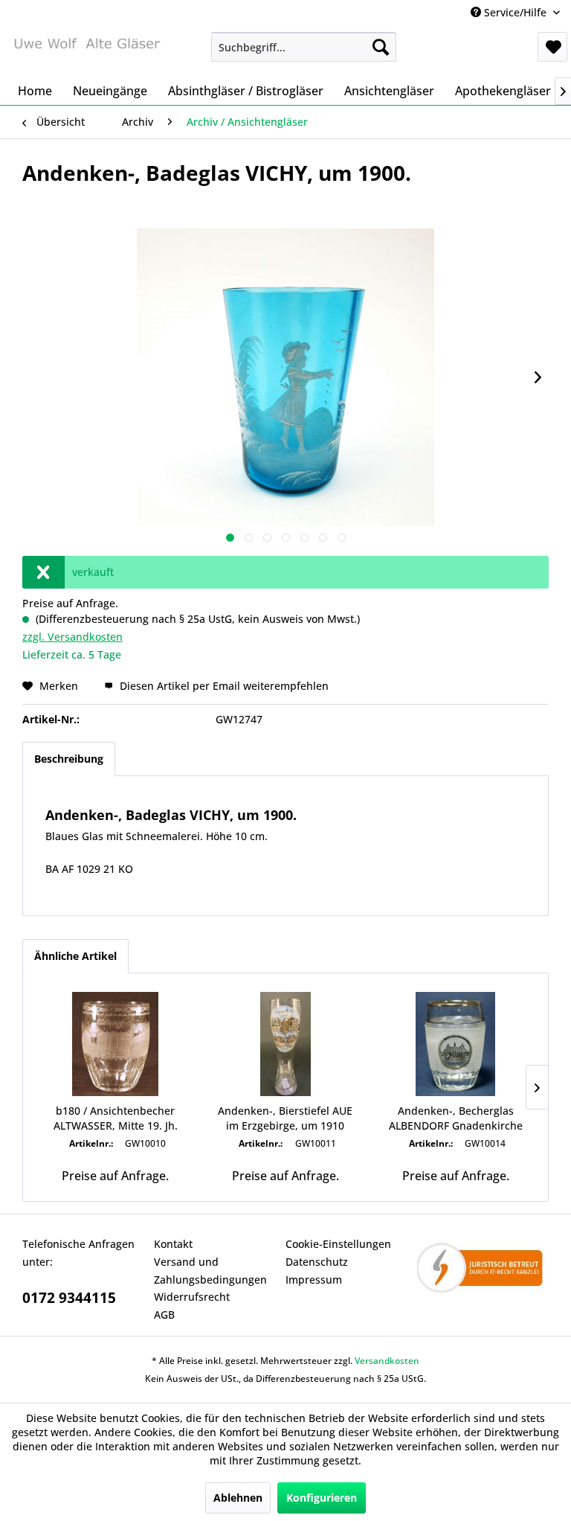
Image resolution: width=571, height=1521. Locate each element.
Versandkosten (387, 1360)
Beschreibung (68, 759)
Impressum (314, 1279)
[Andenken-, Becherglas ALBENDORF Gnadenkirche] (455, 1044)
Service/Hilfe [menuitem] (515, 12)
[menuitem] (304, 47)
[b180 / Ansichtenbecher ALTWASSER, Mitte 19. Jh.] (116, 1044)
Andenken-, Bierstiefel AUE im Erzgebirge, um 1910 (285, 1118)
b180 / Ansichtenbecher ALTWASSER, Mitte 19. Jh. (116, 1118)
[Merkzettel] (552, 47)
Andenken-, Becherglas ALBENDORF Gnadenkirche (456, 1118)
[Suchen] (380, 47)
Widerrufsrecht (192, 1297)
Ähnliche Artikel (75, 956)
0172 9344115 (69, 1297)
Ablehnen (237, 1497)
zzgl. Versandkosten (72, 637)
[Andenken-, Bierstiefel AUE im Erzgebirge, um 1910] (286, 1044)
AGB (164, 1314)
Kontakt (173, 1244)
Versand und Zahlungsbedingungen (210, 1271)
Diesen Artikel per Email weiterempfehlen (223, 686)
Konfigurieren (321, 1497)
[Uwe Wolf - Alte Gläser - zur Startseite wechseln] (86, 50)
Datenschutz (317, 1262)
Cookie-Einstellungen (338, 1244)
